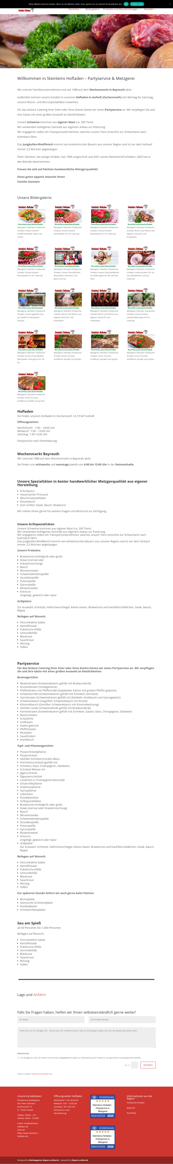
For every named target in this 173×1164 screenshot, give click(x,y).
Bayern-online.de (80, 1160)
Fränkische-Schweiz (135, 1102)
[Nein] (169, 4)
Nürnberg (131, 1113)
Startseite (73, 9)
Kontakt (148, 9)
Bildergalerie (92, 9)
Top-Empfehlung (106, 1097)
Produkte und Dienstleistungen (120, 9)
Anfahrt (39, 994)
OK (126, 4)
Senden (148, 1065)
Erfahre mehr (137, 4)
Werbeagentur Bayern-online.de (44, 1160)
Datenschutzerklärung (42, 1074)
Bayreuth (131, 1107)
